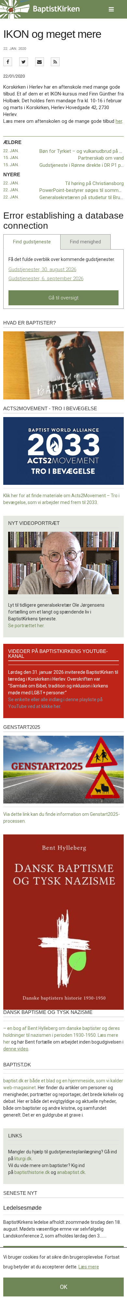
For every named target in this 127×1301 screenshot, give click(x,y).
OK (63, 1286)
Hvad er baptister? (29, 322)
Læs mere (88, 1266)
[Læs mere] (55, 61)
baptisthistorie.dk (32, 1172)
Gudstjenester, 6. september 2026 (45, 279)
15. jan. (11, 157)
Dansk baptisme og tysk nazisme (47, 1012)
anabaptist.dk (71, 1172)
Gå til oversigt (63, 298)
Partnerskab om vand (101, 158)
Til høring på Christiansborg (94, 183)
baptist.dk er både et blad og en (35, 1080)
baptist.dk (17, 1064)
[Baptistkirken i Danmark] (39, 9)
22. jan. (11, 150)
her (119, 121)
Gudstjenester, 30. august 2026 (42, 269)
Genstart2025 (21, 727)
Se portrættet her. (26, 625)
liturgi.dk (23, 1158)
